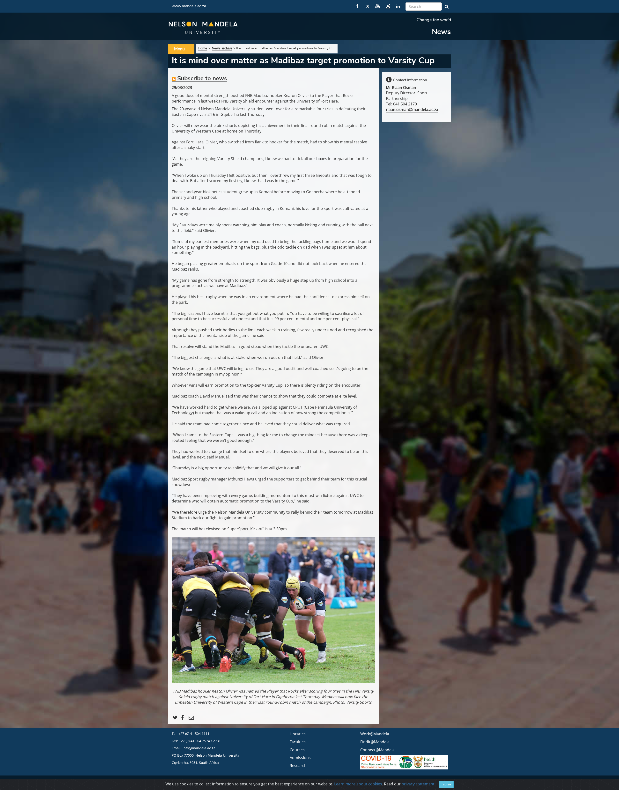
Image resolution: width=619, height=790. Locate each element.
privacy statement (418, 784)
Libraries (298, 734)
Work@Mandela (374, 734)
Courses (297, 750)
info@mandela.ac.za (199, 748)
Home (202, 48)
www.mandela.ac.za (189, 6)
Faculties (298, 742)
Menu (179, 49)
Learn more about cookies (358, 784)
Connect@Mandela (377, 750)
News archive (222, 48)
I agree (446, 784)
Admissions (300, 757)
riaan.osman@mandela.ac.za (412, 109)
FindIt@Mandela (375, 742)
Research (298, 765)
